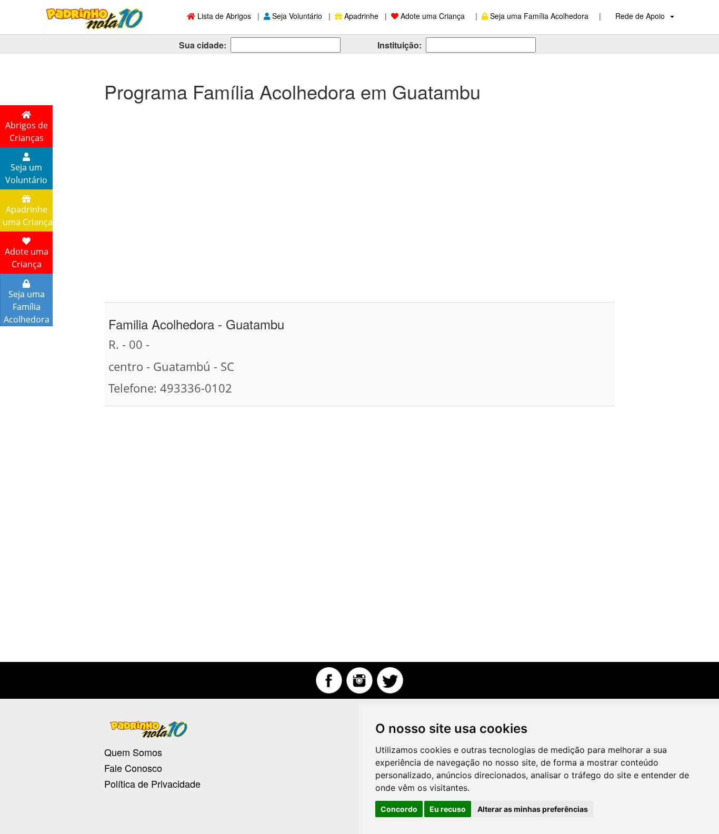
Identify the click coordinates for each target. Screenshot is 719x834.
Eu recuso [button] (448, 809)
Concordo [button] (399, 809)
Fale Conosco (133, 768)
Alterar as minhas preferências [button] (532, 809)
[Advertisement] (359, 196)
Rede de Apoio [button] (641, 16)
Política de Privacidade (152, 783)
